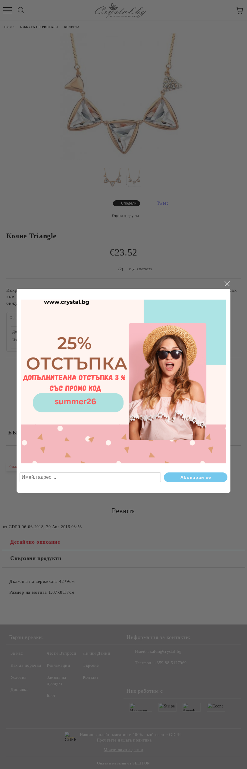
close (226, 284)
